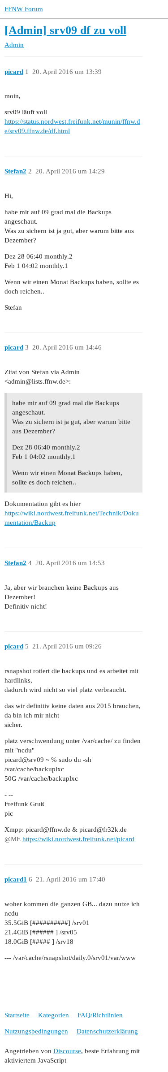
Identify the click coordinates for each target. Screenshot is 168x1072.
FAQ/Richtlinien (100, 1015)
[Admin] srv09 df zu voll (65, 30)
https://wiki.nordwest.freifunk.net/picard (78, 839)
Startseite (17, 1015)
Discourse (67, 1051)
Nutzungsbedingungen (36, 1031)
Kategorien (53, 1015)
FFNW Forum (23, 9)
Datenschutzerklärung (107, 1031)
